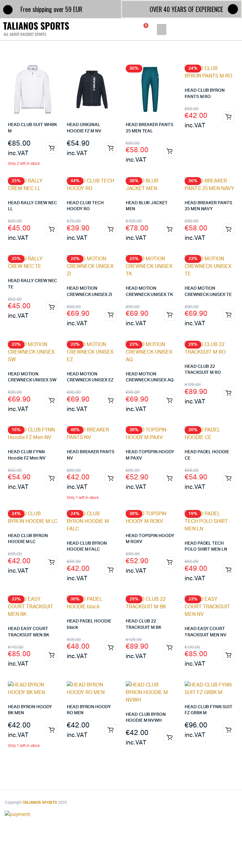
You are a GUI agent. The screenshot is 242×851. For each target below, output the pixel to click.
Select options (110, 148)
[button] (161, 29)
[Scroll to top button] (232, 825)
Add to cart (51, 148)
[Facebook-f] (233, 9)
